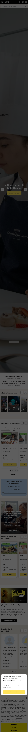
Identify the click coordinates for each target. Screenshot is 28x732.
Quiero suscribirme (14, 692)
